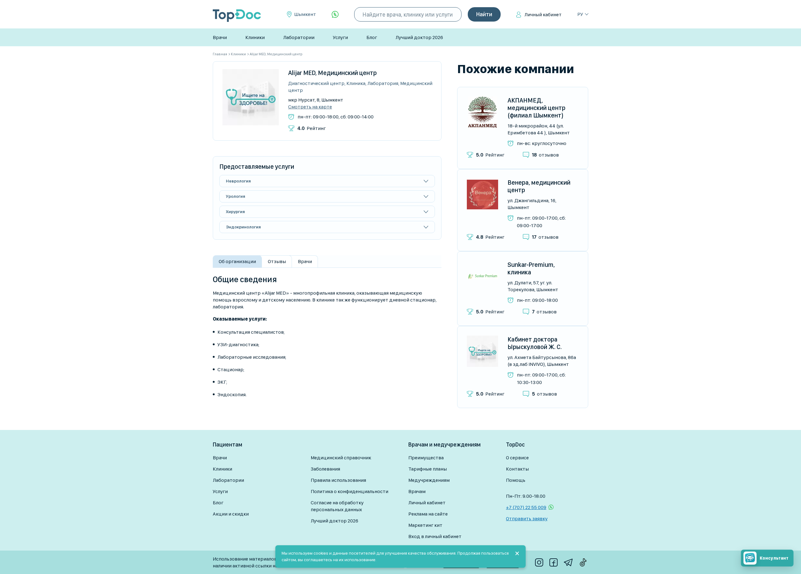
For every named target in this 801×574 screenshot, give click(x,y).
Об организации (237, 261)
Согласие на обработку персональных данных (337, 506)
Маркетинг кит (425, 525)
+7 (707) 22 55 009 (526, 507)
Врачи (220, 37)
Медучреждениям (429, 480)
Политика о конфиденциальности (349, 491)
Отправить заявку (527, 519)
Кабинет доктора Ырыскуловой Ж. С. (535, 343)
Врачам (417, 491)
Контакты (517, 469)
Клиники (255, 37)
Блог (371, 37)
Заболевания (325, 469)
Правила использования (338, 480)
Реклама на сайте (428, 514)
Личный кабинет (543, 14)
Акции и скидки (231, 514)
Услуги (340, 37)
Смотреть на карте (310, 107)
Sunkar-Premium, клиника (531, 268)
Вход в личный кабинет (435, 536)
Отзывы (277, 261)
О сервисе (517, 458)
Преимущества (426, 458)
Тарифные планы (427, 469)
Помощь (515, 480)
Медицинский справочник (341, 458)
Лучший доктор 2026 (419, 37)
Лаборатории (298, 37)
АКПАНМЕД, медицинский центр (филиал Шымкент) (536, 108)
